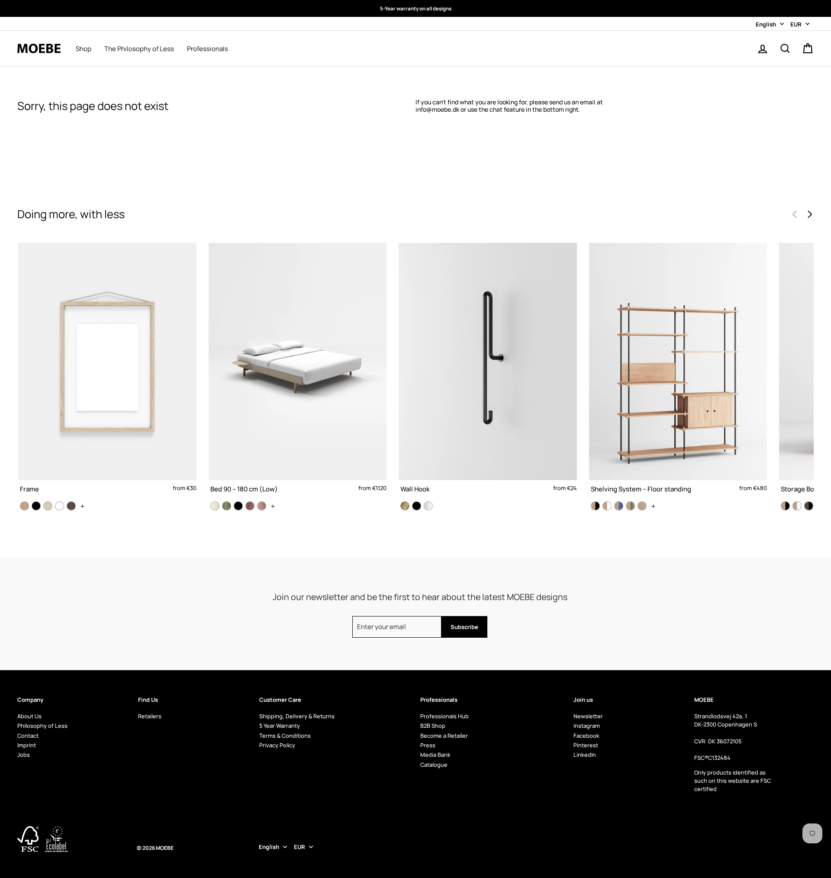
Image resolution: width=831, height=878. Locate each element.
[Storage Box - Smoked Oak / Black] (809, 506)
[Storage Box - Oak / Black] (785, 506)
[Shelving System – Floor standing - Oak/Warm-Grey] (642, 506)
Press (427, 745)
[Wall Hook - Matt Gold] (405, 506)
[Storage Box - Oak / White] (797, 506)
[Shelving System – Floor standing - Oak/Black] (595, 506)
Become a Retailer (444, 735)
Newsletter (588, 716)
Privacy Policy (277, 745)
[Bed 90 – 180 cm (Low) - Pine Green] (226, 506)
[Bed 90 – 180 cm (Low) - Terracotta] (262, 506)
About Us (29, 716)
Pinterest (585, 745)
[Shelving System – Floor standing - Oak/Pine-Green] (630, 506)
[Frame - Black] (36, 506)
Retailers (149, 716)
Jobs (23, 755)
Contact (28, 735)
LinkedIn (584, 755)
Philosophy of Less (42, 726)
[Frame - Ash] (48, 506)
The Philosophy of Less (139, 49)
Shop (83, 49)
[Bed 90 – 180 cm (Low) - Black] (238, 506)
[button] (809, 214)
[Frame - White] (59, 506)
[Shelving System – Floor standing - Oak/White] (607, 506)
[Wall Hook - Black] (416, 506)
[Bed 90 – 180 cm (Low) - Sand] (215, 506)
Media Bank (435, 755)
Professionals (207, 49)
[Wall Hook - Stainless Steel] (428, 506)
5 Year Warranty (279, 726)
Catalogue (434, 764)
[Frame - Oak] (24, 506)
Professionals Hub (444, 716)
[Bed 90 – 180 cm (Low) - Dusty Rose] (250, 506)
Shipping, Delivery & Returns (297, 716)
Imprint (26, 745)
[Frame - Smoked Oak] (71, 506)
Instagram (586, 726)
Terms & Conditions (285, 735)
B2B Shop (432, 726)
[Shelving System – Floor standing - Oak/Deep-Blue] (619, 506)
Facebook (586, 735)
